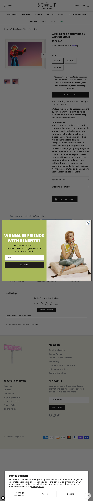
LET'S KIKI (24, 264)
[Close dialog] (88, 223)
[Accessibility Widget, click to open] (3, 498)
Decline (70, 494)
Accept (45, 494)
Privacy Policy (37, 486)
